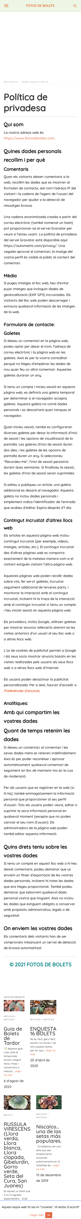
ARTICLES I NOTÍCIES (42, 1019)
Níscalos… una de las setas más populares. (49, 1133)
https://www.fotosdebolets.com (29, 138)
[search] (75, 6)
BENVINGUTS (11, 82)
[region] (40, 44)
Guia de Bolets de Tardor (13, 1035)
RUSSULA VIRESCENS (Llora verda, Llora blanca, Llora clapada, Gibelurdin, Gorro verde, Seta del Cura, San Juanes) (17, 1155)
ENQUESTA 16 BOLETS (43, 1031)
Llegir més (37, 1215)
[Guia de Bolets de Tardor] (14, 1005)
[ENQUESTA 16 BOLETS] (43, 1007)
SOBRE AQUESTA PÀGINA (35, 82)
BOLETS (8, 1115)
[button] (40, 974)
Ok (48, 1215)
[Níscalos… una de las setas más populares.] (49, 1102)
